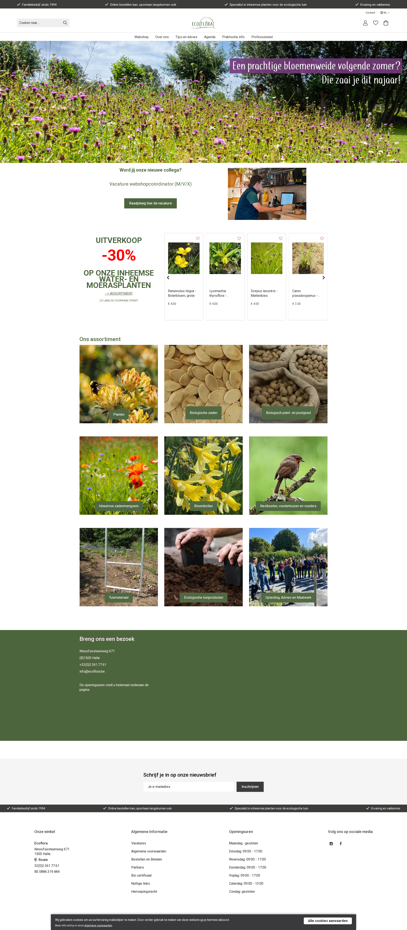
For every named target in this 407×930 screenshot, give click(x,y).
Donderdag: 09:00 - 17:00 (247, 867)
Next (400, 102)
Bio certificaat (141, 875)
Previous (7, 102)
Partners (137, 867)
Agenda (209, 37)
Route (43, 860)
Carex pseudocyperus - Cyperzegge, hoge (305, 293)
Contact (370, 12)
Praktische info (233, 37)
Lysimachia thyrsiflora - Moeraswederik (221, 293)
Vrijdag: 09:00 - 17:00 (244, 875)
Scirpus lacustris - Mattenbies (264, 293)
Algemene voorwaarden (148, 851)
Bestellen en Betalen (146, 859)
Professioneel (262, 37)
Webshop (141, 37)
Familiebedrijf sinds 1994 (39, 5)
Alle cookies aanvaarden (328, 921)
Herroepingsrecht (144, 892)
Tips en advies (186, 37)
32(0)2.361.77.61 (46, 866)
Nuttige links (140, 883)
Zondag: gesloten (242, 892)
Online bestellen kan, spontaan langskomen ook (143, 5)
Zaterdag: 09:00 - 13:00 (246, 883)
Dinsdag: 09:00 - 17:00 (245, 851)
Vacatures (138, 843)
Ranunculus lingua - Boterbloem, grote (182, 293)
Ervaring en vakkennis (375, 5)
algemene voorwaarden (98, 925)
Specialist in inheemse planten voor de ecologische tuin (268, 5)
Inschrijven (250, 787)
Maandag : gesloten (243, 843)
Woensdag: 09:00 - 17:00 (247, 859)
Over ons (162, 37)
